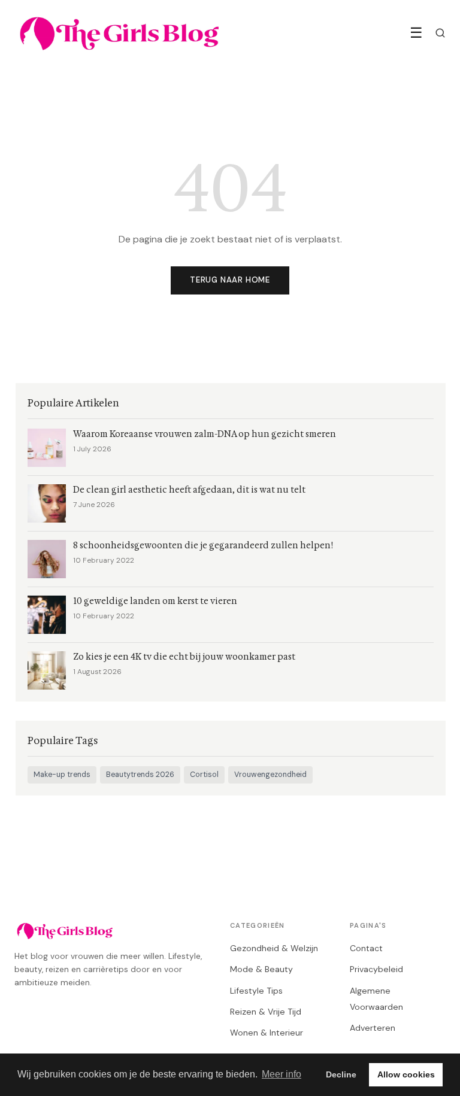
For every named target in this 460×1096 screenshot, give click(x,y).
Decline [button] (341, 1074)
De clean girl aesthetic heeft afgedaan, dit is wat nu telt (189, 490)
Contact (366, 948)
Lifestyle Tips (256, 990)
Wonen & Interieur (266, 1032)
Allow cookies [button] (406, 1074)
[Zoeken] (440, 33)
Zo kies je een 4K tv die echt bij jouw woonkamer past (184, 657)
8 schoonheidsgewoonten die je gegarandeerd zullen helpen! (203, 545)
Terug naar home (230, 280)
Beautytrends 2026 (140, 774)
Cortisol (204, 774)
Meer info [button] (281, 1074)
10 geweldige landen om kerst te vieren (155, 601)
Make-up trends (62, 774)
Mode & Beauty (261, 969)
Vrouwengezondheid (270, 774)
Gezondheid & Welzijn (274, 948)
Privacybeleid (376, 969)
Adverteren (372, 1027)
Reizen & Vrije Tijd (265, 1011)
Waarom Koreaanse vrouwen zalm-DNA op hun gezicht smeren (204, 434)
